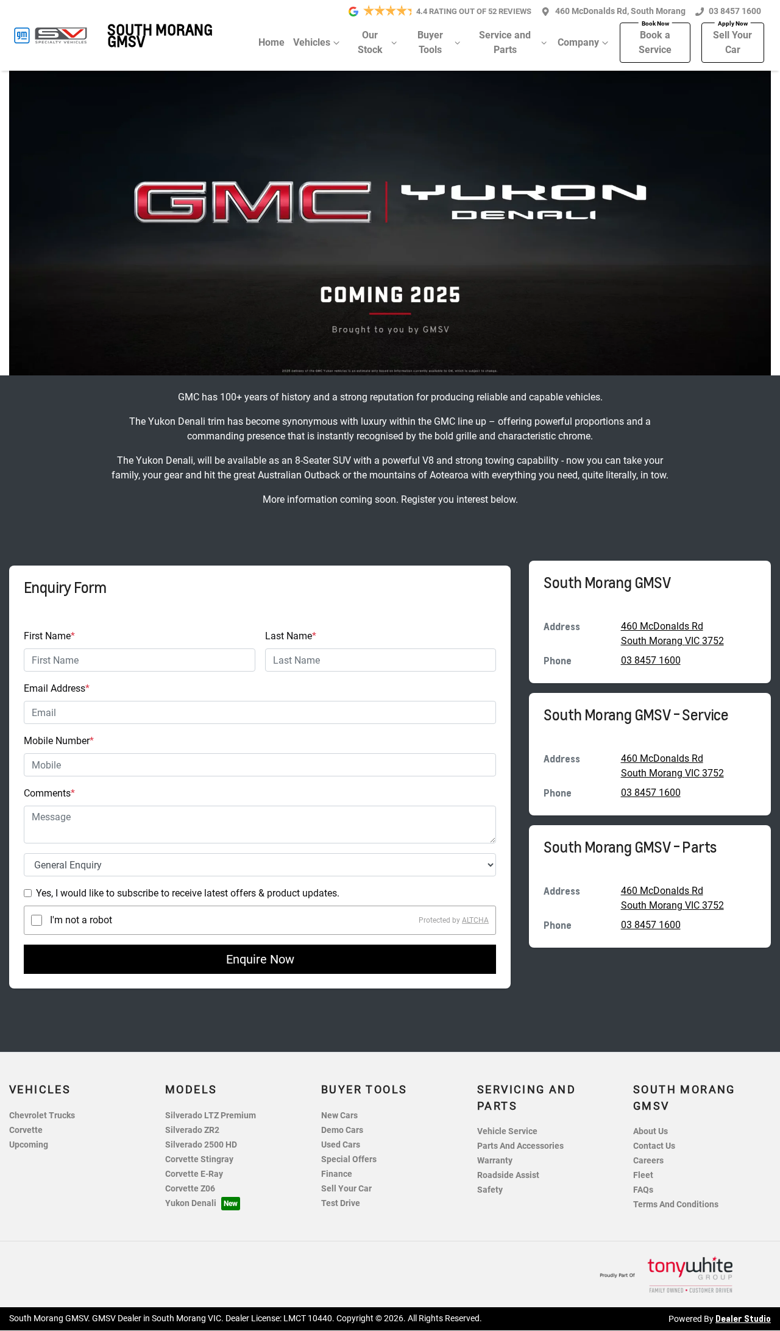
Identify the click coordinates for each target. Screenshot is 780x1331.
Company (578, 42)
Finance (336, 1174)
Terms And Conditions (675, 1204)
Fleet (643, 1175)
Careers (648, 1160)
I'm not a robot (81, 920)
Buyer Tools (430, 42)
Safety (490, 1190)
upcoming (28, 1145)
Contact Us (654, 1146)
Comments (49, 793)
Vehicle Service (507, 1131)
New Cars (339, 1115)
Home (271, 42)
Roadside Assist (508, 1175)
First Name (49, 636)
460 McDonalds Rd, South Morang (620, 11)
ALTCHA (475, 920)
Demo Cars (342, 1130)
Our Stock (370, 42)
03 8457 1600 (735, 11)
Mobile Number (59, 741)
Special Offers (349, 1159)
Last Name (290, 636)
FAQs (643, 1190)
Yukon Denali (190, 1203)
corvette (26, 1130)
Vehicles (311, 42)
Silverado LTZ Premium (210, 1115)
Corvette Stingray (199, 1159)
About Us (650, 1131)
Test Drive (340, 1203)
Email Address (57, 688)
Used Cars (340, 1145)
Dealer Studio (743, 1318)
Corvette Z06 (190, 1189)
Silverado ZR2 (192, 1130)
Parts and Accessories (520, 1146)
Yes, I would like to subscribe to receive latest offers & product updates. (187, 893)
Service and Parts (505, 42)
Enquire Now (260, 959)
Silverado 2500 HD (201, 1145)
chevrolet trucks (42, 1115)
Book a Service (655, 42)
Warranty (494, 1160)
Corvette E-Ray (194, 1174)
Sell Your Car (732, 42)
